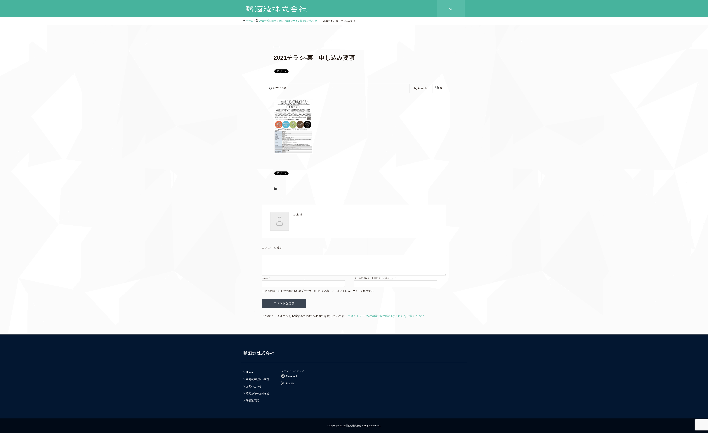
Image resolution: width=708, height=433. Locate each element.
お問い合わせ (253, 386)
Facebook (292, 376)
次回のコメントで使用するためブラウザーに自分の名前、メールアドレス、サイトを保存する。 (320, 290)
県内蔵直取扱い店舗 (257, 379)
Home (249, 372)
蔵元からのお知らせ (257, 393)
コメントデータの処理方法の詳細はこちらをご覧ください (386, 316)
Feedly (290, 383)
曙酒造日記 (252, 400)
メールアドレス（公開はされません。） (374, 278)
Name (265, 278)
